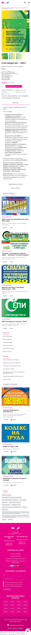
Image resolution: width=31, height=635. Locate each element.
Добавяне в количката (14, 86)
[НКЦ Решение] (18, 528)
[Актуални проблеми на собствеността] (15, 396)
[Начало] (3, 2)
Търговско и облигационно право (12, 365)
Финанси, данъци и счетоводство (12, 362)
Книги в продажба (23, 95)
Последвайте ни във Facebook (16, 625)
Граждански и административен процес (13, 376)
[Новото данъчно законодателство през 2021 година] (15, 206)
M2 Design (20, 628)
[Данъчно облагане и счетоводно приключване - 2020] (15, 274)
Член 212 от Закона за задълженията (11, 507)
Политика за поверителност (16, 586)
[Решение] (7, 2)
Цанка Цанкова (6, 504)
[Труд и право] (13, 528)
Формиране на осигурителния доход (11, 497)
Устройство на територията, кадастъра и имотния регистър (13, 373)
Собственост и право (8, 368)
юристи (25, 507)
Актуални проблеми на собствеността (11, 410)
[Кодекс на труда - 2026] (15, 433)
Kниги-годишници (23, 7)
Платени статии (7, 351)
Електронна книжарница (11, 7)
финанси (10, 519)
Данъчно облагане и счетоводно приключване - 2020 (13, 288)
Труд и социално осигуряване (11, 359)
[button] (25, 2)
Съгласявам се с (13, 586)
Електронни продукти (8, 348)
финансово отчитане (14, 502)
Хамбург (4, 519)
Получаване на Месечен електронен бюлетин (13, 584)
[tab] (15, 103)
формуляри (5, 509)
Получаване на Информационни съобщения (13, 582)
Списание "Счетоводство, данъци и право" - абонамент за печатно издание (15, 254)
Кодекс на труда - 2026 (10, 446)
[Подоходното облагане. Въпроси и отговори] (15, 465)
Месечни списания (8, 345)
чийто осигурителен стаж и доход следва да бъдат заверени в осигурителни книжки (15, 513)
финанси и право (6, 495)
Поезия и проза (7, 379)
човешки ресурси (15, 504)
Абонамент (7, 589)
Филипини (4, 502)
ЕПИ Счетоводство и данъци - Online (14, 321)
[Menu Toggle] (28, 2)
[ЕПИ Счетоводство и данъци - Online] (15, 308)
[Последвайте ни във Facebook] (8, 625)
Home (3, 7)
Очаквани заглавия (8, 342)
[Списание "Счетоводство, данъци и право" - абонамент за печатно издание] (15, 240)
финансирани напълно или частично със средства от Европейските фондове (15, 516)
